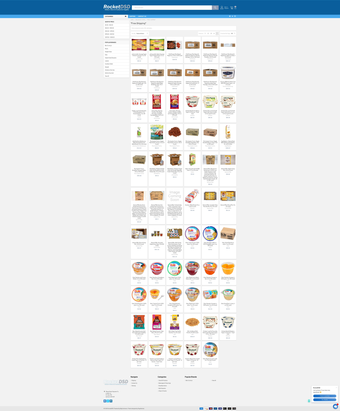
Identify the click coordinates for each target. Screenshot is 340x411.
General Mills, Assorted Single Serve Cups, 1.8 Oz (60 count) (157, 244)
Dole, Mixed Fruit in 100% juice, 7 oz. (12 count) (192, 304)
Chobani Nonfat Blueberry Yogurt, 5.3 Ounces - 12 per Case (228, 332)
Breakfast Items (163, 385)
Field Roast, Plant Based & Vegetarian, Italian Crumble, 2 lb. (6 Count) (228, 55)
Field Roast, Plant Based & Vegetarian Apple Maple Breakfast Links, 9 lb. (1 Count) (156, 84)
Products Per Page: (225, 33)
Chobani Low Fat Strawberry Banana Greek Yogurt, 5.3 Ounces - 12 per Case (157, 360)
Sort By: (134, 33)
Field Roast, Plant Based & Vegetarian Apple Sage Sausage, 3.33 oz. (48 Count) (210, 83)
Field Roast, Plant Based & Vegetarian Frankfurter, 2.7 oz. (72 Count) (192, 83)
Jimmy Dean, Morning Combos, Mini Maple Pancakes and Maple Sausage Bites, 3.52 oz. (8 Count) (156, 113)
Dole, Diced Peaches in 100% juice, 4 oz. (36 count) (139, 304)
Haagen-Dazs (108, 51)
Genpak (107, 67)
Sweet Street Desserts (110, 57)
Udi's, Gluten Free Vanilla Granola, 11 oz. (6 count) (175, 331)
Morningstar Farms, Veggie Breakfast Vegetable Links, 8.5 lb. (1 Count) (192, 142)
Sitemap (134, 385)
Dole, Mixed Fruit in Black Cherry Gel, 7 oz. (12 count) (192, 278)
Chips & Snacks (163, 391)
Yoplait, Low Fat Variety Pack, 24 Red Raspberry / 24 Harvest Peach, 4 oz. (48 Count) (139, 113)
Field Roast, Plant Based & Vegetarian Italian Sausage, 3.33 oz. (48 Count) (175, 83)
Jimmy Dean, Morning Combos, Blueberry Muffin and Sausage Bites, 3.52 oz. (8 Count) (175, 113)
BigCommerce (123, 408)
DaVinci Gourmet (109, 73)
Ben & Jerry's (108, 45)
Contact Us (142, 16)
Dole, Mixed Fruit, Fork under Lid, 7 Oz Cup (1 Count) (210, 359)
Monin (106, 48)
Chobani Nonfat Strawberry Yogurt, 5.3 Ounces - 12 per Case (192, 112)
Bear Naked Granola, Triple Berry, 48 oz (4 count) (157, 331)
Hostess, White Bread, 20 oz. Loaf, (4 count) (192, 205)
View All (107, 76)
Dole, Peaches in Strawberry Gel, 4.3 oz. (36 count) (157, 278)
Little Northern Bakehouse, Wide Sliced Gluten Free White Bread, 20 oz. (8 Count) (139, 142)
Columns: (201, 33)
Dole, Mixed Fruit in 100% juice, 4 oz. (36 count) (174, 278)
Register (226, 8)
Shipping (132, 16)
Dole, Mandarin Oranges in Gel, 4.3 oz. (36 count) (210, 278)
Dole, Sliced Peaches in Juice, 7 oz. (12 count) (228, 243)
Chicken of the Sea (109, 70)
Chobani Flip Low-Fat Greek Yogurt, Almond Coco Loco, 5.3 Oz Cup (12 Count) (228, 112)
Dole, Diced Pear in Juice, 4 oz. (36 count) (228, 304)
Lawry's (107, 61)
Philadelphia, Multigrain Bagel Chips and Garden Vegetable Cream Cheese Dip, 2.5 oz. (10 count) (174, 171)
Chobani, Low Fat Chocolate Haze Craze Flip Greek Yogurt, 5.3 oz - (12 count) (210, 332)
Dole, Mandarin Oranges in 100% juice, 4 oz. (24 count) (210, 304)
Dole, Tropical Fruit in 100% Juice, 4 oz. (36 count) (192, 243)
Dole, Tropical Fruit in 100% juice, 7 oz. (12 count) (157, 304)
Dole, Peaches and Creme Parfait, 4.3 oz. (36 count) (139, 278)
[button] (335, 406)
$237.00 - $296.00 (109, 37)
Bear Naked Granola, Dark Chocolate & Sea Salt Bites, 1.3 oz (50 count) (139, 332)
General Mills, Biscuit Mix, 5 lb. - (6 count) (228, 205)
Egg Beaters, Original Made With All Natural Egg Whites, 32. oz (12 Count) (228, 142)
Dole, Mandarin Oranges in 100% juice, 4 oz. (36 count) (228, 278)
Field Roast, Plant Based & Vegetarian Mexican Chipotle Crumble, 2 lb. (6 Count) (210, 55)
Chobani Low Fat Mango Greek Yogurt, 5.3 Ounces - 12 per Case (174, 360)
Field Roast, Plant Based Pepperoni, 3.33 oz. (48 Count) (174, 54)
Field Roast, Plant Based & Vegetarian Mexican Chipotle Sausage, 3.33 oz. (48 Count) (192, 55)
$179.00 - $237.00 (109, 34)
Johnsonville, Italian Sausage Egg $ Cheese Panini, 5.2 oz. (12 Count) (157, 55)
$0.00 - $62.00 (109, 25)
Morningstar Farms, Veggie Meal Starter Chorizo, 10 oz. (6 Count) (156, 142)
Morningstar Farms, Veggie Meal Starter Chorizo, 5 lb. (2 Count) (175, 142)
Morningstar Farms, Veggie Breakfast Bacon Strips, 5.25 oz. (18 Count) (210, 142)
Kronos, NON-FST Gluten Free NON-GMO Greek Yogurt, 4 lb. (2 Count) (228, 83)
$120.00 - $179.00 (109, 31)
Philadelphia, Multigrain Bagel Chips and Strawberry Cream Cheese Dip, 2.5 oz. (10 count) (157, 170)
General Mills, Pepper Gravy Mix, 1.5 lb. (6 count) (228, 169)
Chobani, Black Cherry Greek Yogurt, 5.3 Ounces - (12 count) (192, 360)
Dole (106, 54)
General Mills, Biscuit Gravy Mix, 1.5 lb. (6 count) (139, 243)
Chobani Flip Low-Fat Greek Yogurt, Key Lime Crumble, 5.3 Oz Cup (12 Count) (210, 112)
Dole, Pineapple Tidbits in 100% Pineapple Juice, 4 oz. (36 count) (210, 244)
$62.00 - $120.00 (109, 28)
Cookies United (109, 64)
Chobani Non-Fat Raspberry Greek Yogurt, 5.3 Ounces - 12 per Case (139, 360)
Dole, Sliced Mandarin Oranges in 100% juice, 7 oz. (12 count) (175, 305)
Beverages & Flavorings (165, 383)
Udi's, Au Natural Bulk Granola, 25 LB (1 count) (192, 331)
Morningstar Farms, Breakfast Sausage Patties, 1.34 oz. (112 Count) (139, 170)
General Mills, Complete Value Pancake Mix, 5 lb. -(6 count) (210, 205)
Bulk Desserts (162, 388)
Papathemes (141, 408)
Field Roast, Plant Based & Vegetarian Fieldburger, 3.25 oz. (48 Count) (139, 83)
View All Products (163, 380)
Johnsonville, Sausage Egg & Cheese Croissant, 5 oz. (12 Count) (139, 55)
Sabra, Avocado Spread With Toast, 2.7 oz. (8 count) (192, 169)
